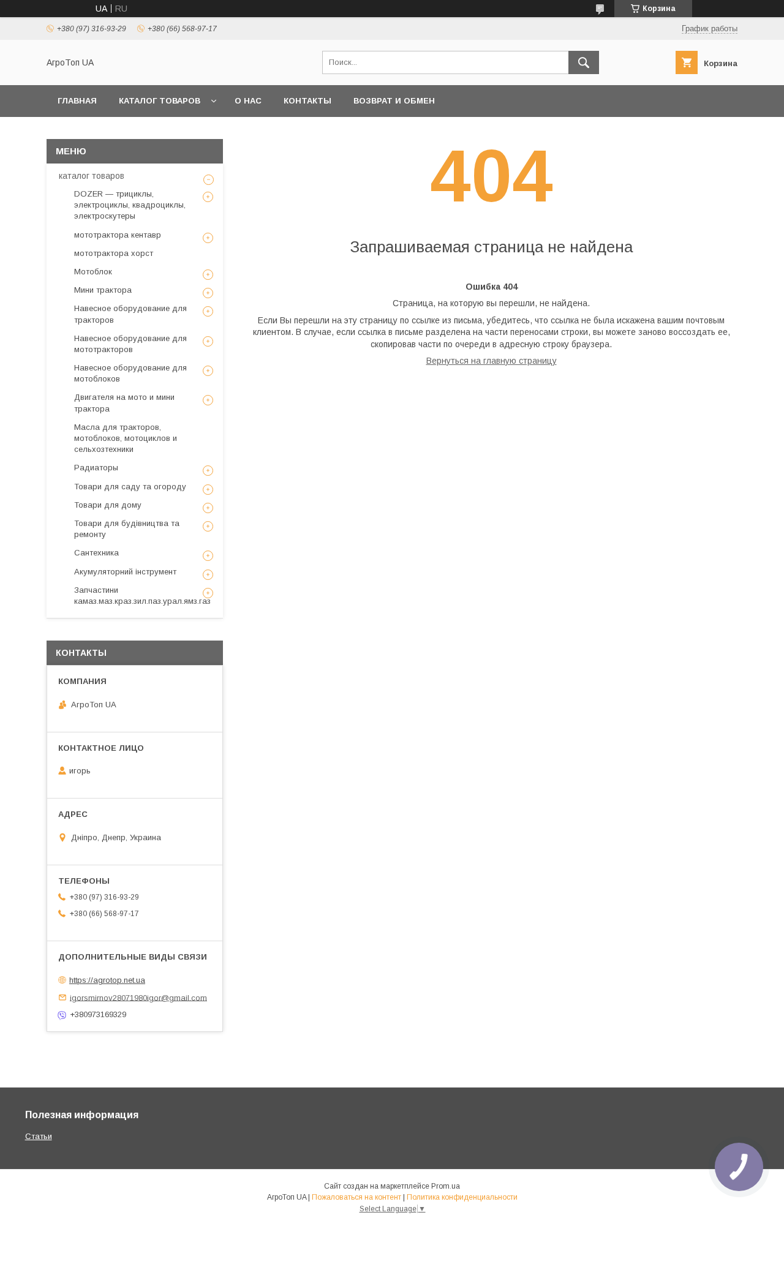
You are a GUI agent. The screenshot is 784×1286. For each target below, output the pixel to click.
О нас (248, 100)
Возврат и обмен (394, 100)
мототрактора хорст (113, 253)
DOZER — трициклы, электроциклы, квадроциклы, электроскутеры (130, 204)
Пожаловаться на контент (356, 1197)
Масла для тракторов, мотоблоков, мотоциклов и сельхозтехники (125, 438)
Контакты (307, 100)
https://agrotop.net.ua (107, 980)
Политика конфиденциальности (462, 1197)
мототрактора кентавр (117, 234)
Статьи (38, 1136)
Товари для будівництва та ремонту (126, 529)
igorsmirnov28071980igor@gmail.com (138, 997)
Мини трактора (103, 290)
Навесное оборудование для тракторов (130, 314)
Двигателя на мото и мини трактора (124, 403)
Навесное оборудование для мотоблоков (130, 373)
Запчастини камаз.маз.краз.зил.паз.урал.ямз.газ (142, 595)
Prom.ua (445, 1186)
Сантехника (96, 552)
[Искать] (583, 62)
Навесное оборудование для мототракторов (130, 344)
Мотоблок (93, 271)
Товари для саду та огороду (130, 486)
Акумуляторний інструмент (125, 571)
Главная (77, 100)
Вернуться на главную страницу (491, 361)
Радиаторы (96, 467)
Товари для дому (107, 505)
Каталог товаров (159, 100)
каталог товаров (91, 176)
